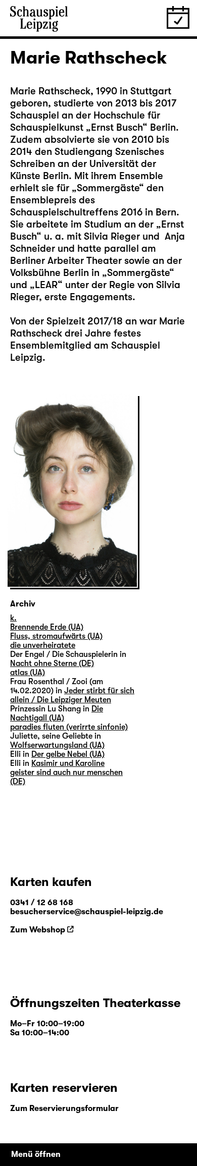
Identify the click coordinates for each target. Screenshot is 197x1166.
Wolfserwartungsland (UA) (57, 745)
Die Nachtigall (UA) (56, 713)
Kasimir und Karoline (68, 763)
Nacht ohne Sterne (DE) (52, 663)
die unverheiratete (42, 645)
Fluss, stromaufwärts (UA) (56, 636)
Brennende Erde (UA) (46, 627)
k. (13, 618)
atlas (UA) (27, 672)
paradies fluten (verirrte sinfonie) (69, 727)
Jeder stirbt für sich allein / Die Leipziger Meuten (72, 695)
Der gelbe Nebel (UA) (68, 754)
